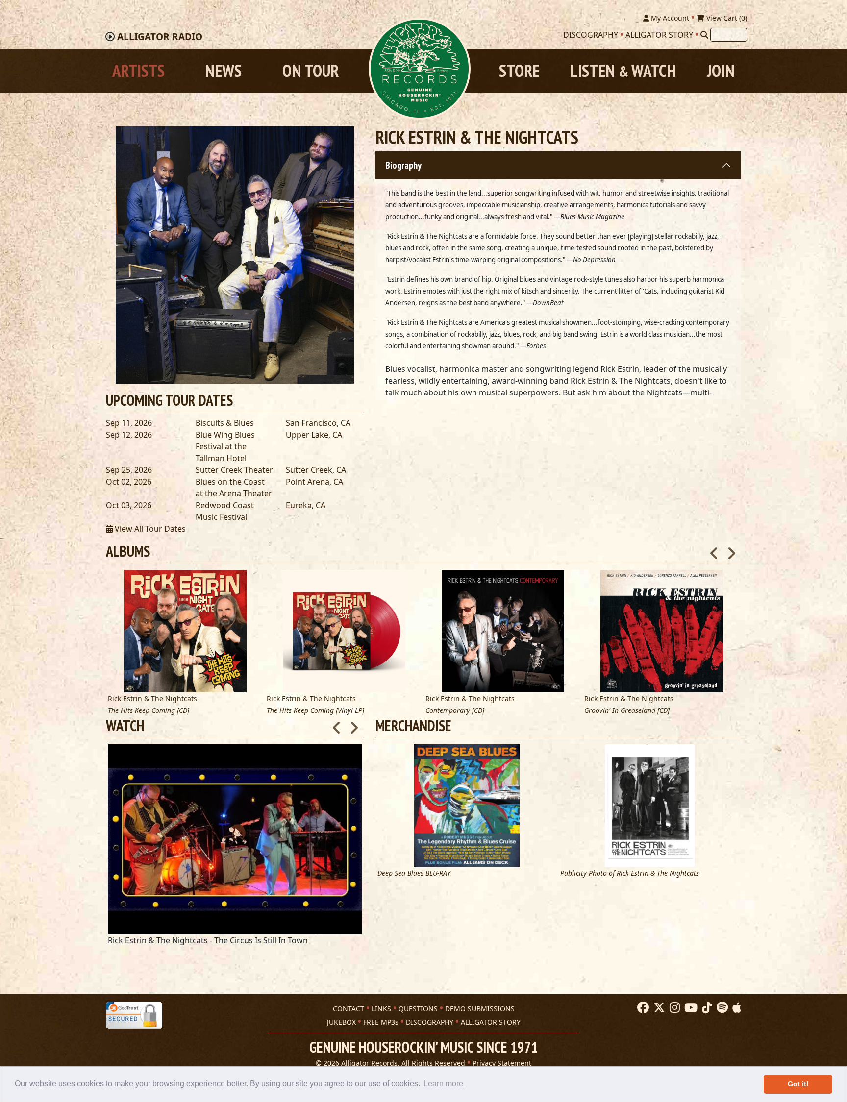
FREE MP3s (381, 1022)
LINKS (381, 1008)
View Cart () (725, 18)
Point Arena (307, 481)
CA (345, 422)
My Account (669, 18)
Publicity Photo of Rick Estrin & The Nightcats (629, 873)
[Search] (704, 34)
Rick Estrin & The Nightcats (152, 698)
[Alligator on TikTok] (705, 1008)
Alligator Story (659, 34)
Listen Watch (623, 71)
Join (721, 71)
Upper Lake (307, 434)
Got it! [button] (798, 1084)
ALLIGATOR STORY (491, 1022)
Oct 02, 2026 (128, 481)
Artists (138, 71)
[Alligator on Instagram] (673, 1008)
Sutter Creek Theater (234, 470)
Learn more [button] (443, 1083)
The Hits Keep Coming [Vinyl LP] (315, 711)
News (223, 71)
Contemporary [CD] (454, 711)
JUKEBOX (341, 1022)
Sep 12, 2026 (129, 434)
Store (519, 71)
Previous (714, 550)
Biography (403, 165)
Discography (590, 34)
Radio (159, 36)
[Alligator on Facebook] (642, 1008)
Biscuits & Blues (225, 422)
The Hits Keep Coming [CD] (148, 711)
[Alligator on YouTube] (690, 1008)
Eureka (299, 505)
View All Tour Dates (149, 528)
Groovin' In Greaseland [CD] (627, 711)
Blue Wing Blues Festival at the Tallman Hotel (225, 446)
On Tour (310, 71)
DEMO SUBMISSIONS (480, 1008)
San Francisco (311, 422)
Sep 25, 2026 (129, 470)
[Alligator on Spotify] (721, 1008)
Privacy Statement (502, 1063)
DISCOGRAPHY (429, 1022)
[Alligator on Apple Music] (735, 1008)
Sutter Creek (309, 470)
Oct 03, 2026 (128, 505)
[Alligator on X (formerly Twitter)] (658, 1008)
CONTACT (348, 1008)
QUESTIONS (418, 1008)
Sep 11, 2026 (129, 422)
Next (731, 550)
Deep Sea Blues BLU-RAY (413, 873)
